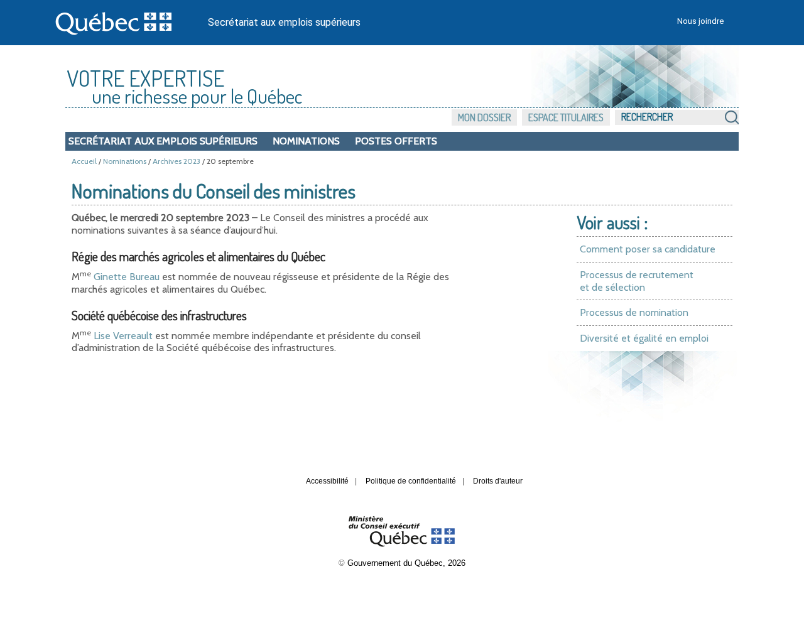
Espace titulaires (566, 117)
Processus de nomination (634, 312)
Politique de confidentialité (411, 481)
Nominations (306, 141)
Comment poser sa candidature (647, 249)
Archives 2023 (176, 161)
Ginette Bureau (127, 277)
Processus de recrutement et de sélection (636, 281)
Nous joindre (700, 21)
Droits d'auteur (498, 481)
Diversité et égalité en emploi (644, 338)
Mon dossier (484, 117)
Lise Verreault (123, 336)
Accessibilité (327, 481)
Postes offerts (396, 141)
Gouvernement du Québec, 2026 (406, 563)
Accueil (84, 161)
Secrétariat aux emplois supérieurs (284, 22)
